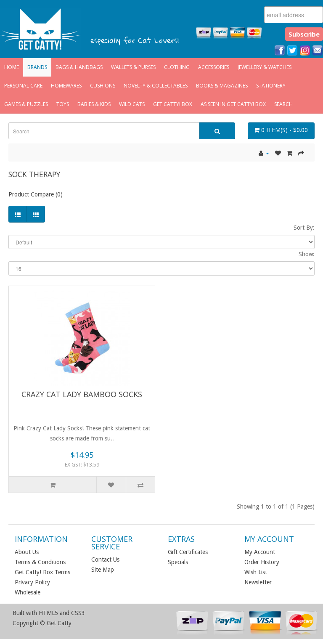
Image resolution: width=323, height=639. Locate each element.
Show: (307, 254)
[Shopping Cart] (289, 153)
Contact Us (105, 559)
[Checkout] (301, 153)
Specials (178, 562)
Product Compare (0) (35, 194)
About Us (27, 552)
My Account (259, 552)
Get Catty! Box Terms (42, 572)
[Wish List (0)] (278, 153)
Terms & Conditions (40, 562)
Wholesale (27, 592)
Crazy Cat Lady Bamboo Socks (81, 394)
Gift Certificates (188, 552)
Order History (261, 562)
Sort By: (304, 227)
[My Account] (264, 153)
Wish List (255, 572)
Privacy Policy (32, 582)
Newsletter (258, 582)
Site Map (102, 569)
